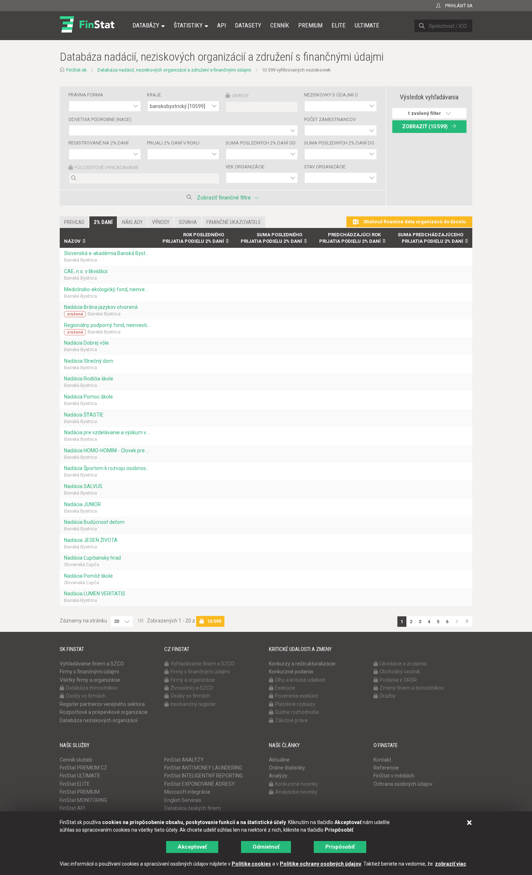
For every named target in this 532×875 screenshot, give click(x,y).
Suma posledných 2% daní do (339, 143)
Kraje (154, 95)
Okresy (240, 95)
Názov (72, 241)
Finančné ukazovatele (233, 222)
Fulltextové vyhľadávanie (107, 167)
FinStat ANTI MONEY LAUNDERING (203, 768)
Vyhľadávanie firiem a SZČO (92, 664)
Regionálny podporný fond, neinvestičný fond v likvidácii (107, 325)
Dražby (388, 696)
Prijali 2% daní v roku (173, 143)
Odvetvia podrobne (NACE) (99, 119)
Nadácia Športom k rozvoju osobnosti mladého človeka (107, 468)
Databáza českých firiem (192, 808)
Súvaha (188, 222)
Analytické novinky (296, 792)
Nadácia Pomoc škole (88, 397)
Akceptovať (192, 847)
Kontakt (382, 760)
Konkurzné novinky (296, 784)
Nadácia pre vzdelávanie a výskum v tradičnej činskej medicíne (107, 432)
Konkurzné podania (291, 671)
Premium (310, 25)
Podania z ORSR (398, 680)
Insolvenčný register (193, 704)
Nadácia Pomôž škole (88, 576)
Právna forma (85, 95)
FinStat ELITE (75, 784)
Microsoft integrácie (187, 792)
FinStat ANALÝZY (184, 760)
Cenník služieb (76, 760)
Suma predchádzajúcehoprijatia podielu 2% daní (430, 238)
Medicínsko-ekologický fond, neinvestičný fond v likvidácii (107, 289)
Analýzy (278, 776)
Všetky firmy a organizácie (90, 680)
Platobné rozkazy (295, 704)
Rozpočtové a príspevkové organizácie (104, 712)
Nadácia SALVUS (83, 486)
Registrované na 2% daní (98, 143)
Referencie (386, 768)
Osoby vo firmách (86, 696)
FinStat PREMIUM (80, 792)
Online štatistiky (287, 768)
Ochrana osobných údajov (402, 784)
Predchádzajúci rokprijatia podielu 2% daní (350, 238)
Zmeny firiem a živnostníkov (412, 688)
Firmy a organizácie (192, 680)
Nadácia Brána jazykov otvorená (101, 307)
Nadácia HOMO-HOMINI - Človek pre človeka (107, 450)
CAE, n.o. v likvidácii (85, 271)
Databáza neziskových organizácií (99, 720)
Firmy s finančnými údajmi (89, 671)
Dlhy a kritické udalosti (300, 680)
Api (221, 25)
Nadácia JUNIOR (82, 504)
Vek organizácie (245, 166)
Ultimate (367, 25)
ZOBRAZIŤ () (425, 126)
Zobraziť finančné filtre (224, 197)
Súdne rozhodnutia (297, 712)
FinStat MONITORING (83, 800)
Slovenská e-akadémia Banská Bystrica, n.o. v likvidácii (107, 253)
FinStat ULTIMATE (80, 776)
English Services (182, 800)
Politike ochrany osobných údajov (320, 864)
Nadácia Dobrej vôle (86, 343)
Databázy (145, 25)
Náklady (132, 222)
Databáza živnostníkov (92, 688)
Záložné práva (291, 720)
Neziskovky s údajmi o (331, 95)
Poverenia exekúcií (296, 696)
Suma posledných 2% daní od (260, 143)
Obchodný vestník (400, 671)
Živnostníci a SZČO (191, 688)
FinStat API (72, 808)
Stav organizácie (325, 166)
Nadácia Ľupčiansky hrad (92, 558)
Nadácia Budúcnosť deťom (94, 522)
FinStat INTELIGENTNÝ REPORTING (203, 776)
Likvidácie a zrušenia (403, 664)
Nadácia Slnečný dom (88, 361)
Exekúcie (285, 688)
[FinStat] (87, 30)
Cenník (279, 25)
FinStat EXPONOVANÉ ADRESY (199, 784)
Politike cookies (251, 864)
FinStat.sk (76, 70)
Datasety (248, 25)
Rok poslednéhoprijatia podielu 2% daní (193, 238)
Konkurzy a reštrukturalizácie (302, 664)
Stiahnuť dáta (414, 221)
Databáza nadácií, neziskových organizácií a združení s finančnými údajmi (174, 70)
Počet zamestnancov (330, 119)
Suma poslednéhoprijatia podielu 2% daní (271, 238)
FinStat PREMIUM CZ (83, 768)
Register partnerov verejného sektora (102, 704)
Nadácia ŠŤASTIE (84, 415)
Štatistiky (188, 25)
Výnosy (160, 222)
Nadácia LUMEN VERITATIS (94, 593)
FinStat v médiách (393, 776)
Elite (339, 25)
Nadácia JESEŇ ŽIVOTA (91, 540)
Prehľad (74, 222)
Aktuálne (279, 760)
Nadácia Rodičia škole (88, 379)
